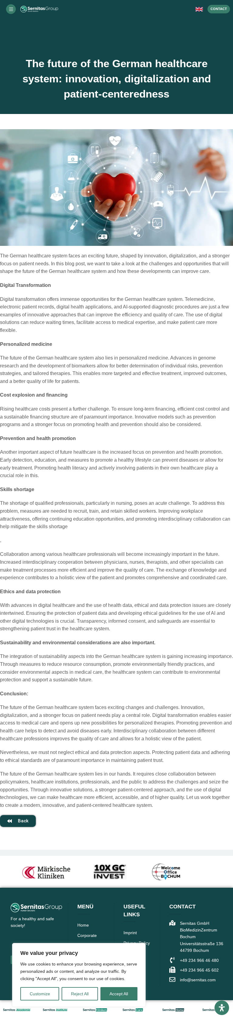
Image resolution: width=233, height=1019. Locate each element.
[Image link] (17, 1009)
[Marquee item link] (36, 872)
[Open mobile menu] (11, 9)
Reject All (80, 993)
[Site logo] (39, 8)
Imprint (130, 932)
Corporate (87, 935)
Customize (40, 993)
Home (83, 925)
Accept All (119, 993)
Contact (219, 9)
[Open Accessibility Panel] (221, 1007)
